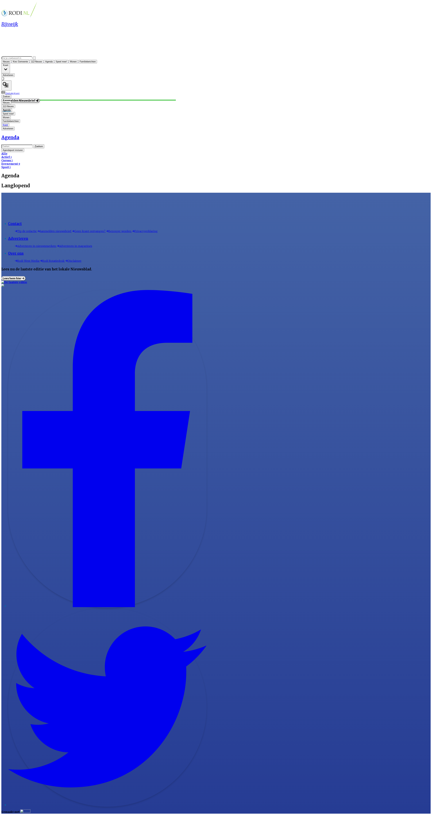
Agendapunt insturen (13, 150)
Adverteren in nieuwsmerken (37, 246)
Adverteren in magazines (75, 246)
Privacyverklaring (146, 231)
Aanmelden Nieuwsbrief (19, 100)
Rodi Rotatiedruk (53, 261)
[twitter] (107, 805)
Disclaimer (75, 261)
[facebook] (107, 606)
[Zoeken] (34, 58)
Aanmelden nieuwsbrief (56, 231)
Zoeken (39, 146)
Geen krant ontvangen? (90, 231)
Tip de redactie (27, 231)
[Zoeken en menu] (6, 85)
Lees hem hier (12, 278)
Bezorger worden (120, 231)
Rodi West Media (28, 261)
